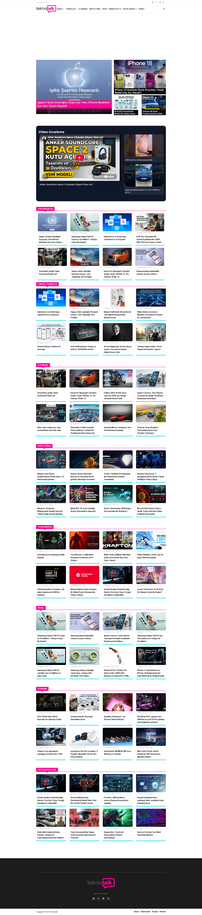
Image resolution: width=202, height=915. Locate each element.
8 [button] (83, 111)
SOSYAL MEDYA (129, 9)
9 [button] (88, 111)
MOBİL (60, 9)
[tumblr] (108, 898)
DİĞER (141, 9)
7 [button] (78, 111)
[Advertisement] (101, 37)
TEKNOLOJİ (71, 9)
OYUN (104, 9)
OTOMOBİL (83, 9)
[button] (39, 84)
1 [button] (49, 111)
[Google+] (103, 898)
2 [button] (54, 111)
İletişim (155, 911)
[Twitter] (98, 898)
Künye (136, 911)
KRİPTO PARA (94, 9)
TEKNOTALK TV (114, 9)
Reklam (163, 911)
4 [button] (64, 111)
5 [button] (69, 111)
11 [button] (98, 111)
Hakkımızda (145, 911)
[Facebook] (94, 898)
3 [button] (59, 111)
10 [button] (94, 111)
